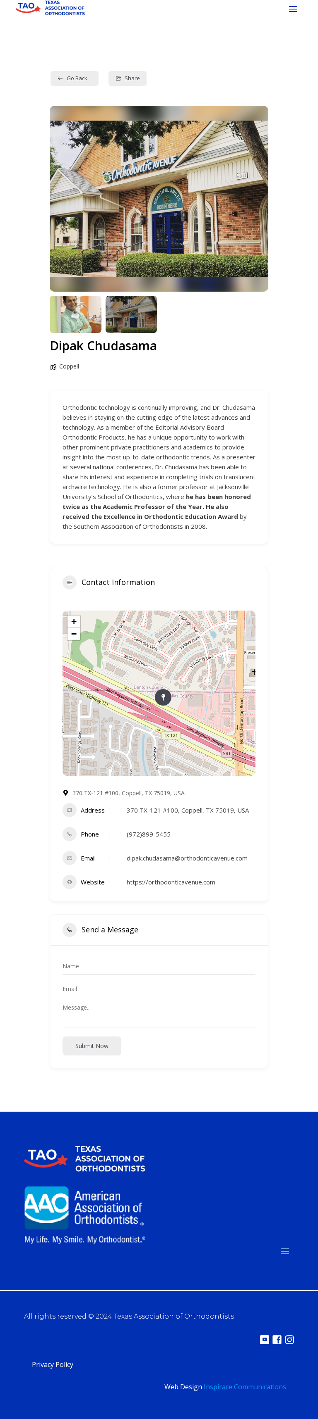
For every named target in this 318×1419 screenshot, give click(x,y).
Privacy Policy (52, 1364)
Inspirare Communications (245, 1386)
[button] (62, 198)
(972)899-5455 (149, 834)
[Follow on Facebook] (277, 1339)
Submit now (91, 1046)
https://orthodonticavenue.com (171, 882)
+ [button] (74, 621)
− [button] (74, 634)
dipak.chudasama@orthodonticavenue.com (187, 858)
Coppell (69, 366)
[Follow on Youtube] (264, 1339)
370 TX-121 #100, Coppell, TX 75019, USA (188, 810)
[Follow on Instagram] (289, 1339)
